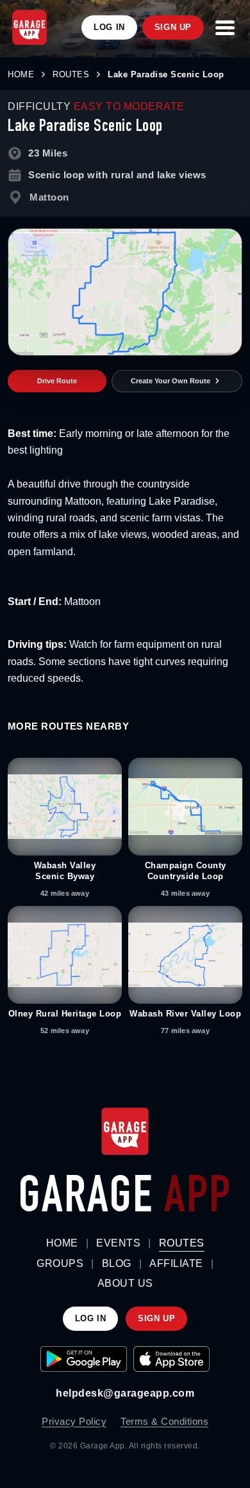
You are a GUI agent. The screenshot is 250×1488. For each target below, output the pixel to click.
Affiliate (176, 1263)
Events (118, 1243)
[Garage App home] (125, 1131)
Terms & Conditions (164, 1421)
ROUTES (71, 74)
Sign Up (173, 27)
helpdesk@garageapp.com (125, 1393)
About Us (125, 1283)
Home (62, 1243)
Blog (116, 1263)
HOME (21, 74)
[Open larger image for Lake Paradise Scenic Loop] (125, 292)
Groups (60, 1263)
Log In (109, 27)
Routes (181, 1243)
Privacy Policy (74, 1421)
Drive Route (57, 381)
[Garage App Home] (29, 27)
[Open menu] (225, 27)
